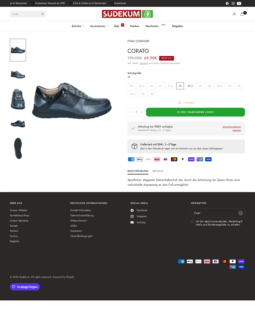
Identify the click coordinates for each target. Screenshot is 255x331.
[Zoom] (107, 47)
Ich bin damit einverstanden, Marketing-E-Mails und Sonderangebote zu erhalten (219, 223)
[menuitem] (79, 26)
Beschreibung (138, 171)
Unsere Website (18, 210)
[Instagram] (233, 3)
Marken (134, 26)
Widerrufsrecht (78, 220)
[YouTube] (239, 3)
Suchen (14, 236)
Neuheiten (152, 26)
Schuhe (76, 26)
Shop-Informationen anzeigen (232, 128)
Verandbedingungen (81, 236)
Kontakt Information (80, 210)
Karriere (14, 231)
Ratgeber (177, 26)
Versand (144, 63)
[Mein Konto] (234, 14)
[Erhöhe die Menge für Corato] (142, 112)
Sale (116, 26)
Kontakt (14, 226)
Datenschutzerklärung (82, 215)
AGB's (73, 226)
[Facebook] (227, 3)
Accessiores (97, 26)
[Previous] (38, 101)
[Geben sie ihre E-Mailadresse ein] (240, 213)
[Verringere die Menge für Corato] (131, 112)
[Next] (105, 101)
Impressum (76, 231)
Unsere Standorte (19, 220)
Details (158, 171)
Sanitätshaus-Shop (19, 215)
